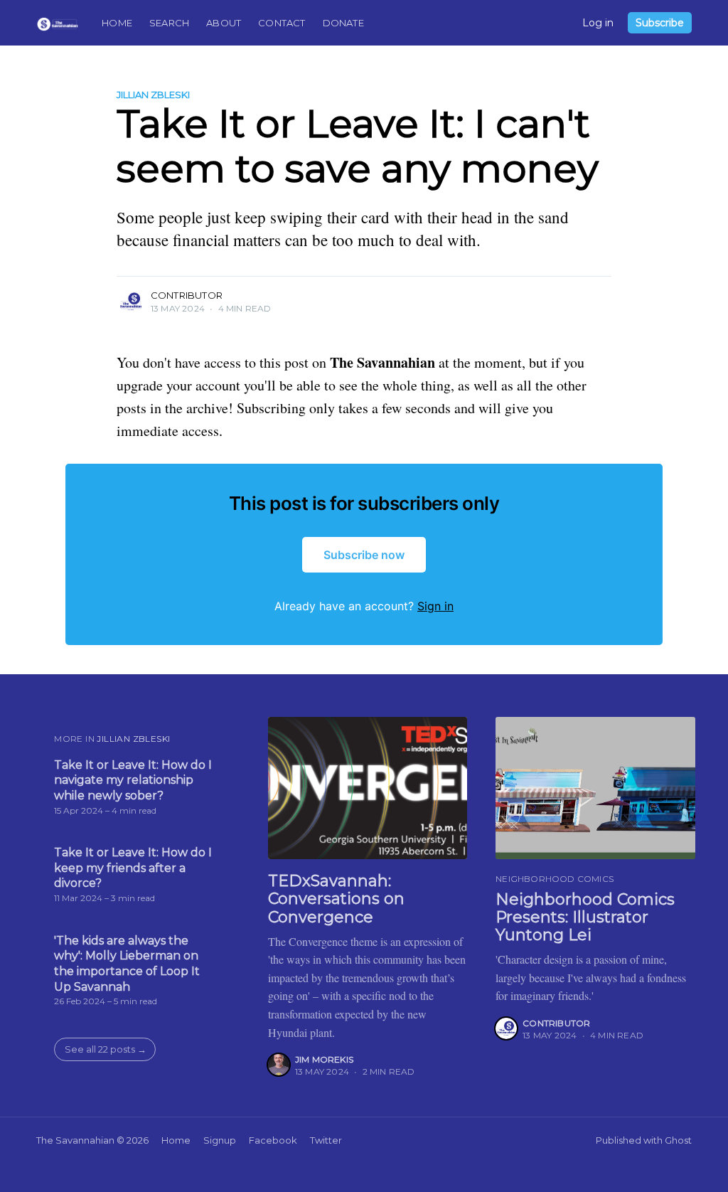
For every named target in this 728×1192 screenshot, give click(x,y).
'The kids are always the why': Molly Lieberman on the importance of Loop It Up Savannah (127, 964)
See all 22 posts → (105, 1049)
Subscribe (660, 22)
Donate (343, 22)
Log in (598, 23)
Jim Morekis (324, 1059)
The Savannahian (75, 1140)
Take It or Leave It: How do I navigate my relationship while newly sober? (133, 780)
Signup (219, 1140)
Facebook (273, 1140)
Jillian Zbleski (153, 94)
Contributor (187, 295)
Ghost (678, 1140)
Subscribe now (364, 555)
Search (169, 22)
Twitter (326, 1140)
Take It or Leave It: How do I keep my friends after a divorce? (133, 868)
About (223, 22)
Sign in (435, 606)
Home (117, 22)
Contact (281, 22)
